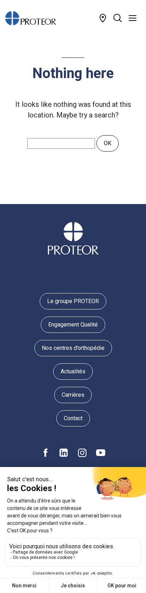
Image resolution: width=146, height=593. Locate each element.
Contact (73, 418)
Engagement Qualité (73, 324)
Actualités (73, 371)
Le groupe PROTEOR (73, 301)
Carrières (73, 394)
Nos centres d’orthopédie (73, 348)
